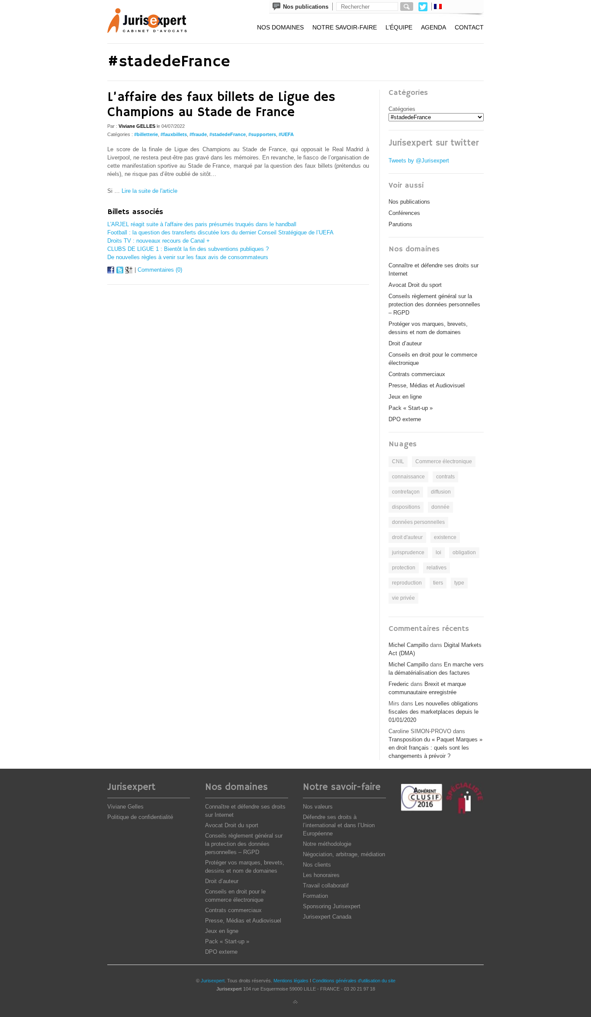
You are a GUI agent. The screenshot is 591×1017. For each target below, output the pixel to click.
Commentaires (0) (160, 269)
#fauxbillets (174, 134)
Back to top (295, 1002)
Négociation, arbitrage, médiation (344, 854)
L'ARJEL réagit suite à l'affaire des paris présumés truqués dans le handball (201, 224)
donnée (440, 507)
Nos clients (317, 864)
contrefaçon (406, 492)
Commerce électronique (443, 461)
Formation (315, 896)
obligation (464, 552)
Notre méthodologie (327, 844)
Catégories (402, 109)
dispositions (406, 507)
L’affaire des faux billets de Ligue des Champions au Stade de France (221, 104)
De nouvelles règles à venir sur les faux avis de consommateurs (187, 257)
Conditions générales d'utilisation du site (353, 980)
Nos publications (409, 201)
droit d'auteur (407, 537)
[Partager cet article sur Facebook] (110, 271)
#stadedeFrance (227, 134)
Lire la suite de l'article (149, 191)
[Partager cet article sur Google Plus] (128, 271)
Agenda (433, 27)
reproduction (407, 583)
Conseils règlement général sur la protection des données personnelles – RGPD (434, 304)
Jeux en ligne (405, 396)
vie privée (403, 598)
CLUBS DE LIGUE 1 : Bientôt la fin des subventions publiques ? (188, 249)
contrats (445, 477)
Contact (469, 27)
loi (438, 552)
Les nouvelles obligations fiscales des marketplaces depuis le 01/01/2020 (434, 711)
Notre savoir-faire (344, 27)
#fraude (198, 134)
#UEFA (286, 134)
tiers (438, 583)
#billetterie (146, 134)
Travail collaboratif (326, 885)
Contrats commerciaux (417, 374)
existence (445, 537)
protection (403, 568)
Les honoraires (321, 875)
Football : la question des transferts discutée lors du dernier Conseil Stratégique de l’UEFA (220, 232)
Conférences (404, 213)
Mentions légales (290, 980)
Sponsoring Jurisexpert (331, 906)
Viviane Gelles (125, 806)
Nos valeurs (318, 806)
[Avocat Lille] (153, 21)
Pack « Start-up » (411, 408)
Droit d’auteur (405, 343)
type (459, 583)
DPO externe (405, 419)
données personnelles (418, 522)
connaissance (408, 477)
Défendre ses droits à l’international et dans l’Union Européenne (339, 825)
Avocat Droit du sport (415, 285)
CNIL (398, 461)
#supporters (262, 134)
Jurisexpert (213, 980)
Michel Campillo (408, 645)
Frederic (399, 684)
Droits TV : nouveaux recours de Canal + (158, 240)
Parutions (400, 224)
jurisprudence (408, 552)
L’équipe (398, 27)
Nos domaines (280, 27)
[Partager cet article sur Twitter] (119, 271)
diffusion (441, 492)
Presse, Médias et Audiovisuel (427, 385)
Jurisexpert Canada (327, 916)
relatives (436, 568)
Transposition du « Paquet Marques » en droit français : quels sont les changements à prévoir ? (435, 747)
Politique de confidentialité (140, 817)
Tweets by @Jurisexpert (419, 160)
